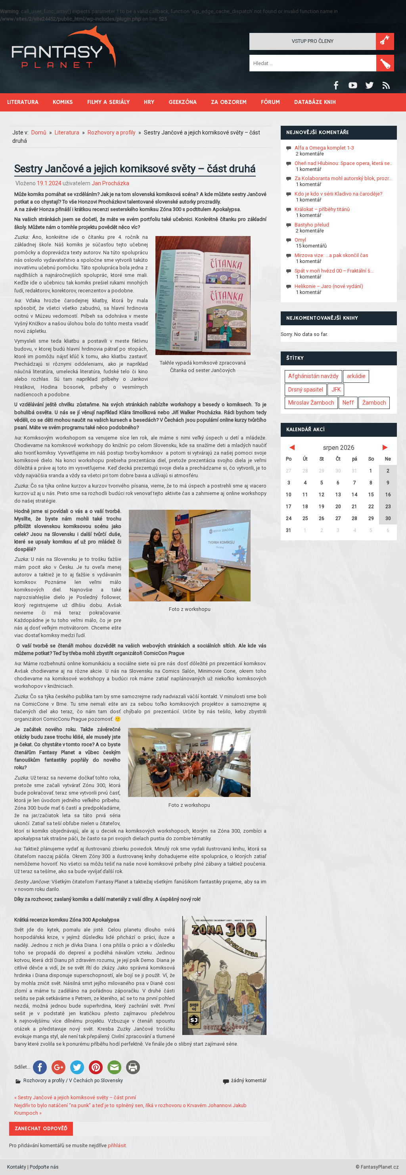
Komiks (63, 102)
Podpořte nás (44, 1167)
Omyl (300, 240)
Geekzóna (183, 102)
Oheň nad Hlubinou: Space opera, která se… (344, 163)
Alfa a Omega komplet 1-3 (324, 148)
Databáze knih (315, 102)
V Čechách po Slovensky (96, 1080)
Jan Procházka (110, 183)
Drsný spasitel (305, 389)
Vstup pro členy (312, 41)
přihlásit (117, 1145)
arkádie (356, 376)
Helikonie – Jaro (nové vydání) (329, 286)
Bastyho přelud (312, 225)
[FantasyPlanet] (64, 74)
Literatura (22, 102)
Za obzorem (229, 102)
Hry (149, 102)
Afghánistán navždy (313, 376)
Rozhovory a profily (44, 1080)
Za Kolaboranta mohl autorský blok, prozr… (343, 178)
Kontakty (16, 1167)
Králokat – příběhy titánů (322, 209)
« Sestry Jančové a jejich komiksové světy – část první (75, 1097)
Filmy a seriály (108, 102)
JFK (336, 389)
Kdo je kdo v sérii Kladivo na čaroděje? (338, 194)
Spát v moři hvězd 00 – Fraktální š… (334, 271)
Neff (348, 402)
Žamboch (374, 402)
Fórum (270, 102)
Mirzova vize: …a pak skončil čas (331, 255)
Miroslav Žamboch (311, 402)
